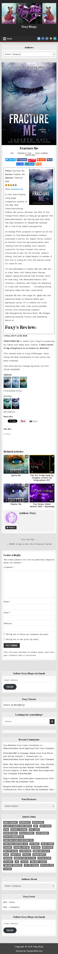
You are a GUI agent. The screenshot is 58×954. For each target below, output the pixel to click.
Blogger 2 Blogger (18, 829)
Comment (9, 567)
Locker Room (25, 851)
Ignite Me (16, 475)
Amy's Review (45, 826)
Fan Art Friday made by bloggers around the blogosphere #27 (42, 478)
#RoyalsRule (38, 822)
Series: (9, 174)
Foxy (12, 153)
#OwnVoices (25, 822)
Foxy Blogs (29, 27)
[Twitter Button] (38, 38)
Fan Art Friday (47, 843)
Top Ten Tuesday (31, 865)
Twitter (11, 159)
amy (35, 826)
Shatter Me (16, 504)
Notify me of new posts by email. (22, 639)
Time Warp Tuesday (38, 861)
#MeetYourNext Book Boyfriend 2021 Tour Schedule (28, 748)
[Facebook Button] (42, 38)
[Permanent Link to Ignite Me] (16, 464)
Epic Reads (34, 843)
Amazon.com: (17, 189)
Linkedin (31, 164)
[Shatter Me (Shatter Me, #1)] (7, 387)
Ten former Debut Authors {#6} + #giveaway (42, 505)
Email (7, 612)
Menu (9, 38)
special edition (44, 858)
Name (7, 601)
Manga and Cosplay (41, 851)
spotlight (8, 861)
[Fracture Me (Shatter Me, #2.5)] (15, 408)
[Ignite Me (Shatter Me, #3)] (23, 387)
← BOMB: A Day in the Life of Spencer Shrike (29, 544)
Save (33, 160)
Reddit (42, 159)
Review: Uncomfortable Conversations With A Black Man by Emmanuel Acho (28, 780)
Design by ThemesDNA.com (29, 951)
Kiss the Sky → (29, 539)
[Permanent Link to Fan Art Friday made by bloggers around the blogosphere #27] (41, 464)
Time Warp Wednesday (13, 865)
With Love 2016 (47, 865)
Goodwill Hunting (21, 847)
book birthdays (10, 833)
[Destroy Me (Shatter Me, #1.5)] (7, 408)
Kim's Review (47, 847)
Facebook (23, 159)
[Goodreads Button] (50, 38)
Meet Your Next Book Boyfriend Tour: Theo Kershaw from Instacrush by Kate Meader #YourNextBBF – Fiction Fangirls (28, 767)
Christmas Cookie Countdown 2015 (18, 840)
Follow (10, 686)
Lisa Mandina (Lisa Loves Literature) (21, 745)
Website (11, 527)
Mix (39, 164)
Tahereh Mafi (30, 155)
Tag (16, 861)
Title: (8, 170)
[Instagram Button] (46, 38)
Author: (9, 177)
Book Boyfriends (27, 833)
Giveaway (7, 847)
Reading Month (39, 854)
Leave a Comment (41, 153)
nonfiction (15, 854)
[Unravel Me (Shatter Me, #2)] (15, 387)
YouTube (7, 868)
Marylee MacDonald (12, 786)
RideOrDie (8, 858)
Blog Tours (34, 829)
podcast (26, 854)
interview (36, 847)
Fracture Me (29, 148)
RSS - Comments (11, 907)
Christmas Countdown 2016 (15, 843)
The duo (24, 861)
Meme (6, 854)
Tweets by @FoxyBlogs (14, 704)
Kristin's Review (10, 851)
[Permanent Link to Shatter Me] (16, 493)
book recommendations (13, 836)
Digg (21, 164)
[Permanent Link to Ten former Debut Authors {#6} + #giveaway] (41, 493)
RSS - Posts (9, 902)
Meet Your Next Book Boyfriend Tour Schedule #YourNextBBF (28, 772)
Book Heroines (42, 833)
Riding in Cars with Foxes (25, 858)
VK (51, 159)
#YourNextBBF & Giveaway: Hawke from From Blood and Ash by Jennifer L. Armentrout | (28, 755)
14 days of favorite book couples (17, 826)
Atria (6, 829)
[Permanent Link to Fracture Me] (29, 103)
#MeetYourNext (10, 822)
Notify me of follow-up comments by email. (27, 634)
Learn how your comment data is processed (29, 654)
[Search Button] (55, 38)
